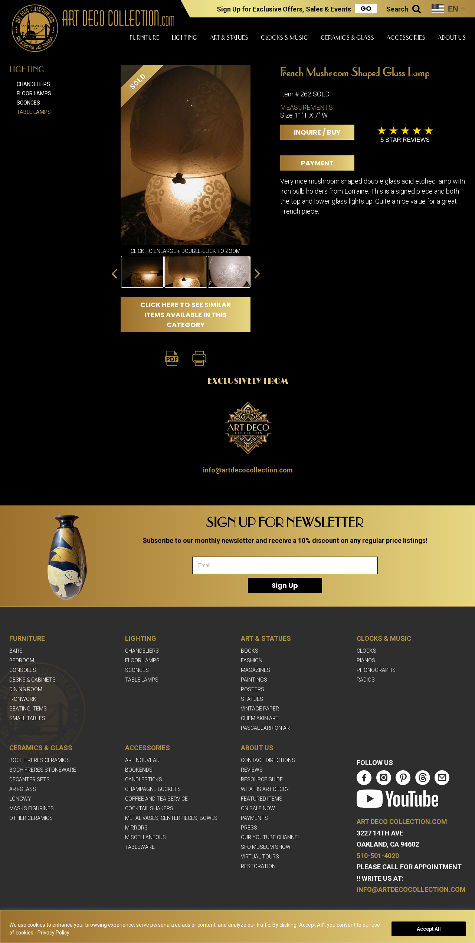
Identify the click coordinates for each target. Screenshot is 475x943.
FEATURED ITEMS (261, 799)
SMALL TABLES (27, 718)
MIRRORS (136, 828)
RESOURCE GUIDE (262, 779)
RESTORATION (258, 866)
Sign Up (285, 585)
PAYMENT (317, 163)
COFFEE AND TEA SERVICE (156, 799)
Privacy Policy (53, 933)
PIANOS (366, 660)
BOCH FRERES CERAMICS (39, 760)
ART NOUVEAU (142, 760)
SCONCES (137, 670)
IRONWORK (22, 699)
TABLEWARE (140, 847)
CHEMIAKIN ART (260, 718)
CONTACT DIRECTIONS (268, 760)
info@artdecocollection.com (248, 470)
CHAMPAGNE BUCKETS (153, 789)
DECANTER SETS (29, 779)
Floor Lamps (34, 93)
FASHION (251, 660)
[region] (237, 926)
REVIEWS (252, 770)
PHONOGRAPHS (376, 670)
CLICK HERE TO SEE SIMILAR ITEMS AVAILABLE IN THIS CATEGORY (185, 314)
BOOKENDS (139, 770)
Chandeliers (33, 84)
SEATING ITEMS (28, 709)
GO (365, 8)
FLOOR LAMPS (142, 660)
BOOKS (249, 651)
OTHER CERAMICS (31, 818)
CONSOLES (22, 670)
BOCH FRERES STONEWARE (42, 770)
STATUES (252, 699)
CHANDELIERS (142, 651)
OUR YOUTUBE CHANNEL (270, 837)
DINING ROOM (25, 689)
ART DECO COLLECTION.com (402, 821)
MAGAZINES (255, 670)
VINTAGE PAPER (260, 709)
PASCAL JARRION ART (267, 728)
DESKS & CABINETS (32, 680)
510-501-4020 (378, 856)
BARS (16, 651)
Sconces (28, 103)
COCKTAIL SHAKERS (149, 808)
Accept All (429, 929)
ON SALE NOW (258, 808)
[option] (185, 272)
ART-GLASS (22, 789)
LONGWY (20, 799)
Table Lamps (34, 112)
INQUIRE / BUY (317, 132)
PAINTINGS (254, 680)
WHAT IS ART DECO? (265, 789)
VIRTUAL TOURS (260, 857)
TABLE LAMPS (141, 680)
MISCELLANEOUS (145, 837)
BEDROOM (21, 660)
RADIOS (366, 680)
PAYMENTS (254, 818)
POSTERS (252, 689)
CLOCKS (366, 651)
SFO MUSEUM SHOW (266, 847)
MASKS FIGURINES (31, 808)
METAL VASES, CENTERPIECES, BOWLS (171, 818)
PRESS (249, 828)
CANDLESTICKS (143, 779)
